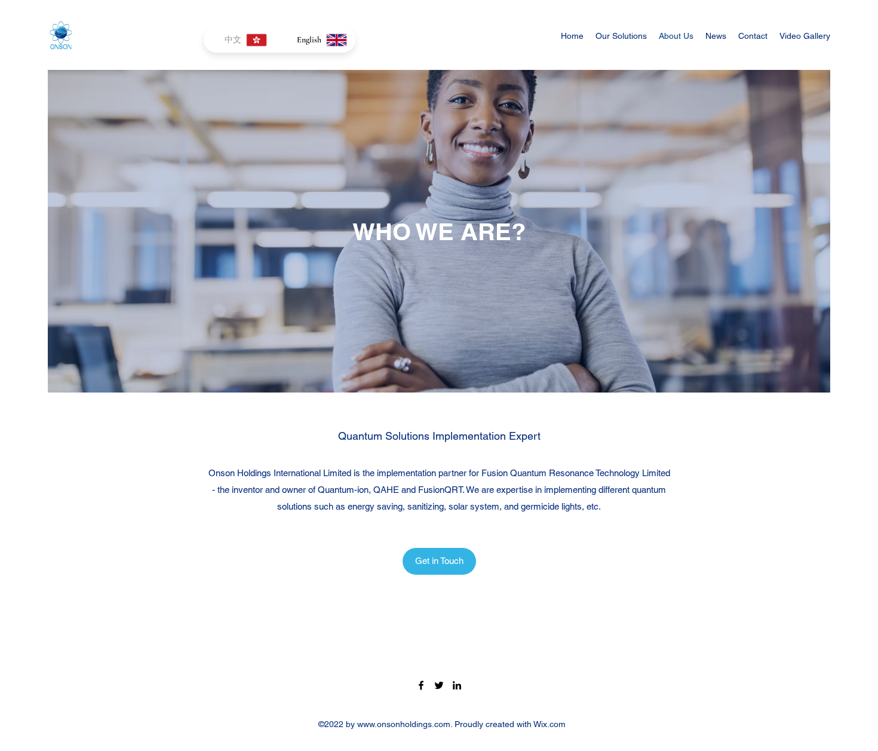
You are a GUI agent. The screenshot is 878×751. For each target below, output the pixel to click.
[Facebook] (421, 685)
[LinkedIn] (457, 685)
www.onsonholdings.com (403, 724)
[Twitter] (439, 685)
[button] (439, 561)
